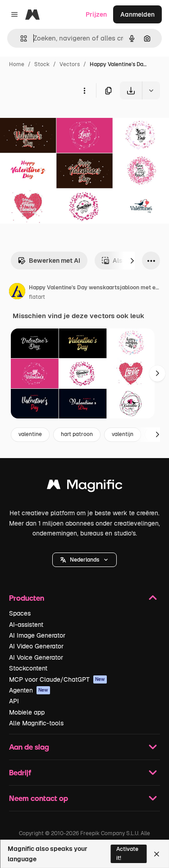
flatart (37, 297)
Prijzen (96, 14)
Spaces (20, 613)
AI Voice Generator (36, 657)
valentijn (122, 434)
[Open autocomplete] (20, 38)
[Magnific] (85, 487)
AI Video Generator (36, 646)
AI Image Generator (37, 635)
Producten (26, 598)
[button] (84, 560)
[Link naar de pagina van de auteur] (17, 292)
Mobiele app (27, 712)
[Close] (156, 854)
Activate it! (127, 853)
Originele (59, 120)
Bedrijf (20, 772)
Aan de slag (29, 746)
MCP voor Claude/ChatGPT (57, 679)
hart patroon (77, 434)
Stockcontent (28, 668)
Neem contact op (38, 798)
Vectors (69, 64)
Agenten (28, 690)
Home (16, 64)
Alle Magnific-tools (36, 723)
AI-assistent (26, 625)
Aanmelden (137, 14)
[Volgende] (132, 261)
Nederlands (84, 559)
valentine (30, 434)
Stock (42, 64)
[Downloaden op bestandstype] (151, 90)
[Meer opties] (84, 90)
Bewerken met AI (54, 260)
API (14, 701)
